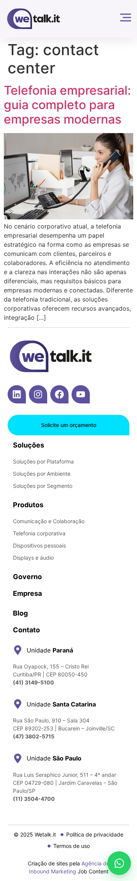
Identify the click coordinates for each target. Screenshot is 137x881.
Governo (27, 577)
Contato (26, 630)
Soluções (28, 445)
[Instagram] (38, 394)
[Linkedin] (17, 394)
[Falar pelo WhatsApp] (119, 863)
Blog (20, 613)
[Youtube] (81, 394)
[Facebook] (59, 394)
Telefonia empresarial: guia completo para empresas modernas (67, 105)
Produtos (28, 505)
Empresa (27, 593)
